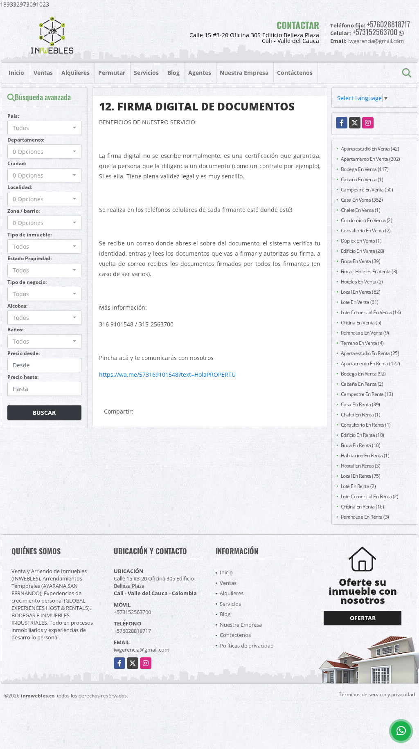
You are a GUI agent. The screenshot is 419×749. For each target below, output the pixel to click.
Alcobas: (17, 305)
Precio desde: (23, 353)
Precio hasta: (22, 376)
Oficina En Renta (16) (362, 506)
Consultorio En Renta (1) (366, 424)
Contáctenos (295, 72)
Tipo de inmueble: (29, 234)
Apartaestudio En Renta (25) (370, 353)
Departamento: (25, 139)
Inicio (16, 72)
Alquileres (75, 72)
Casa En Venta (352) (362, 199)
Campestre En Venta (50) (367, 189)
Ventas (43, 72)
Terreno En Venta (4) (362, 343)
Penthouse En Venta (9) (365, 332)
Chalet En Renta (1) (361, 414)
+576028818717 (388, 24)
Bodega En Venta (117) (365, 169)
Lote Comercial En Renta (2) (370, 496)
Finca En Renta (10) (361, 445)
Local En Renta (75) (361, 475)
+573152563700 (375, 32)
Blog (173, 72)
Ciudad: (16, 163)
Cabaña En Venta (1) (362, 179)
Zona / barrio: (23, 210)
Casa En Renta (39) (360, 404)
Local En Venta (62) (361, 291)
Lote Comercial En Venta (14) (371, 312)
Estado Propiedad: (29, 258)
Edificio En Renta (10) (362, 435)
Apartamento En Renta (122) (370, 363)
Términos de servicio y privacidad (377, 694)
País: (13, 115)
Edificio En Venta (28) (362, 250)
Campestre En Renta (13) (367, 394)
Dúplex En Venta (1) (361, 240)
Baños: (15, 329)
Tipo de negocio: (27, 282)
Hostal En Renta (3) (361, 465)
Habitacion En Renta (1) (365, 455)
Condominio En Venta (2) (366, 220)
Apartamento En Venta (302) (370, 158)
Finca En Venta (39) (361, 261)
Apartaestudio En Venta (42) (370, 148)
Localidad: (19, 187)
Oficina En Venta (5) (361, 322)
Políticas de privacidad (247, 645)
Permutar (111, 72)
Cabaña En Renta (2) (362, 383)
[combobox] (44, 128)
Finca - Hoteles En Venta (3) (369, 271)
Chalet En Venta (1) (361, 210)
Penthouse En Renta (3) (365, 516)
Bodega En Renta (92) (363, 373)
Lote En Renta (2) (358, 486)
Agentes (199, 72)
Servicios (146, 72)
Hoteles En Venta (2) (362, 281)
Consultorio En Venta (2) (366, 230)
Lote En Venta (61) (359, 302)
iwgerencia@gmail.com (141, 649)
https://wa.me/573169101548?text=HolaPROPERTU (167, 374)
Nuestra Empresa (244, 72)
